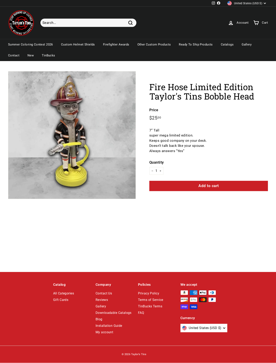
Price (153, 110)
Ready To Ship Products (196, 44)
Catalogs (227, 44)
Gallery (247, 44)
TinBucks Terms (150, 306)
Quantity (156, 162)
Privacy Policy (148, 293)
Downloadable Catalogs (114, 313)
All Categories (63, 293)
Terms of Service (150, 300)
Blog (99, 319)
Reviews (102, 300)
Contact (13, 55)
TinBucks (48, 55)
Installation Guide (109, 326)
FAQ (141, 313)
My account (104, 332)
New (30, 55)
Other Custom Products (154, 44)
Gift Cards (60, 300)
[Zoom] (72, 135)
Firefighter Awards (116, 44)
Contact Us (104, 293)
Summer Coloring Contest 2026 (30, 44)
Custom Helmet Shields (78, 44)
